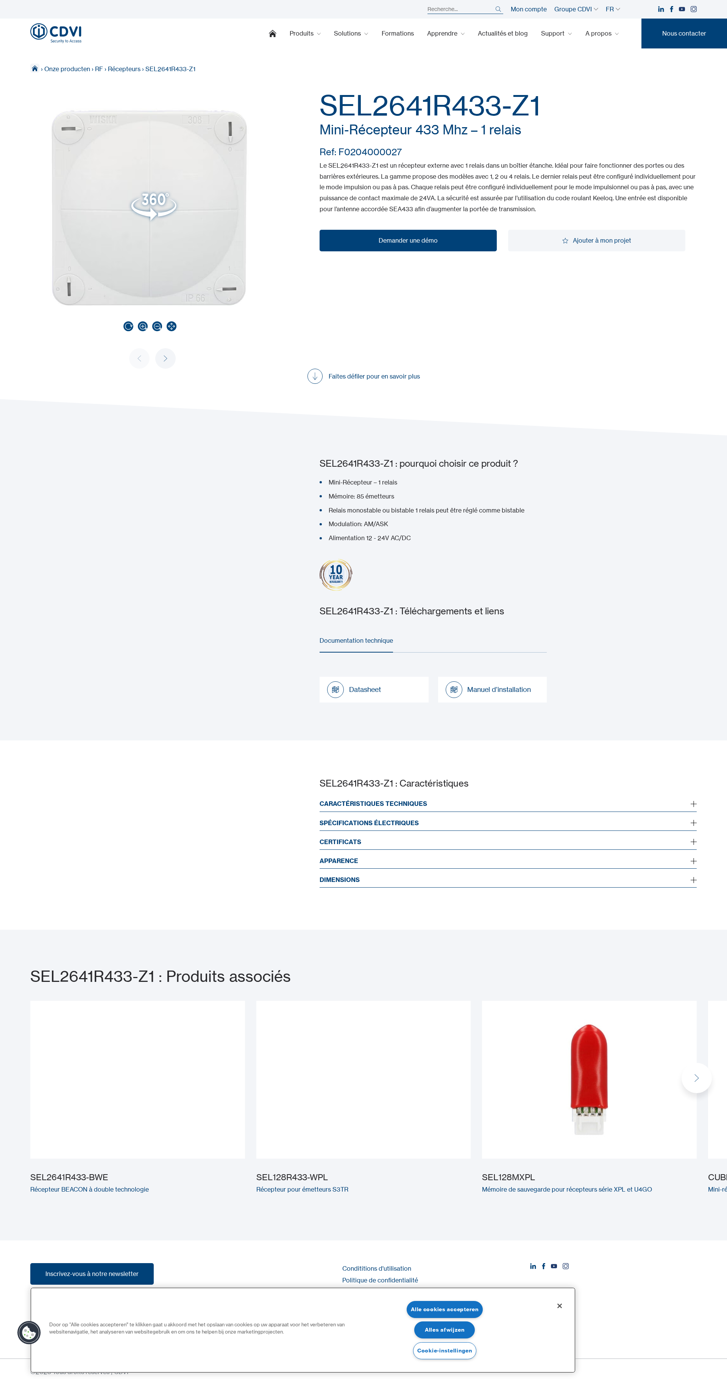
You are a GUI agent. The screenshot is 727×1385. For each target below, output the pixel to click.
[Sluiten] (559, 1306)
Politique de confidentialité (380, 1280)
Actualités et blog (503, 33)
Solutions (348, 33)
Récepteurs (124, 69)
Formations (398, 33)
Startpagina (34, 68)
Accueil (272, 33)
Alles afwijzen (445, 1329)
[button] (165, 358)
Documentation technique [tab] (356, 640)
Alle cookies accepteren (445, 1309)
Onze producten (67, 69)
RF (99, 69)
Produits (302, 33)
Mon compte (529, 9)
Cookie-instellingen (444, 1350)
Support (553, 33)
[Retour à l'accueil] (55, 33)
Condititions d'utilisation (376, 1268)
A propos (599, 33)
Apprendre (443, 33)
